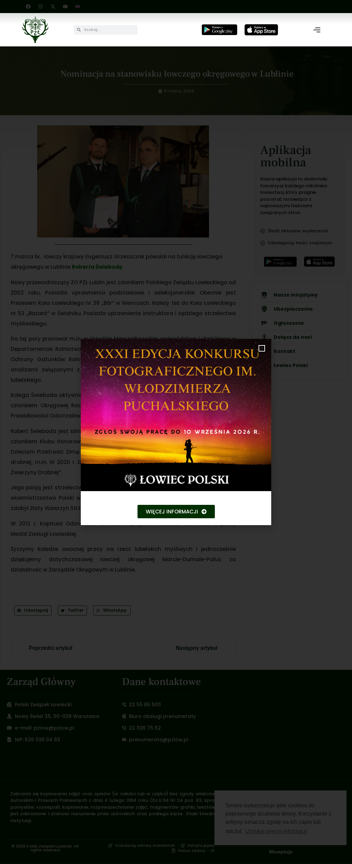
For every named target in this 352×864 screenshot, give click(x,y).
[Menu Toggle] (317, 29)
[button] (261, 348)
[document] (176, 432)
